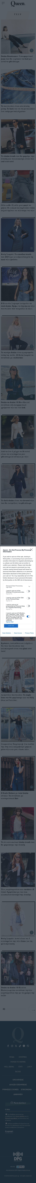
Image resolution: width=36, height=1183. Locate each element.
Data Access (18, 633)
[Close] (32, 550)
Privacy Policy (29, 633)
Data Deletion (6, 633)
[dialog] (18, 591)
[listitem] (18, 586)
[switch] (28, 591)
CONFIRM (11, 625)
